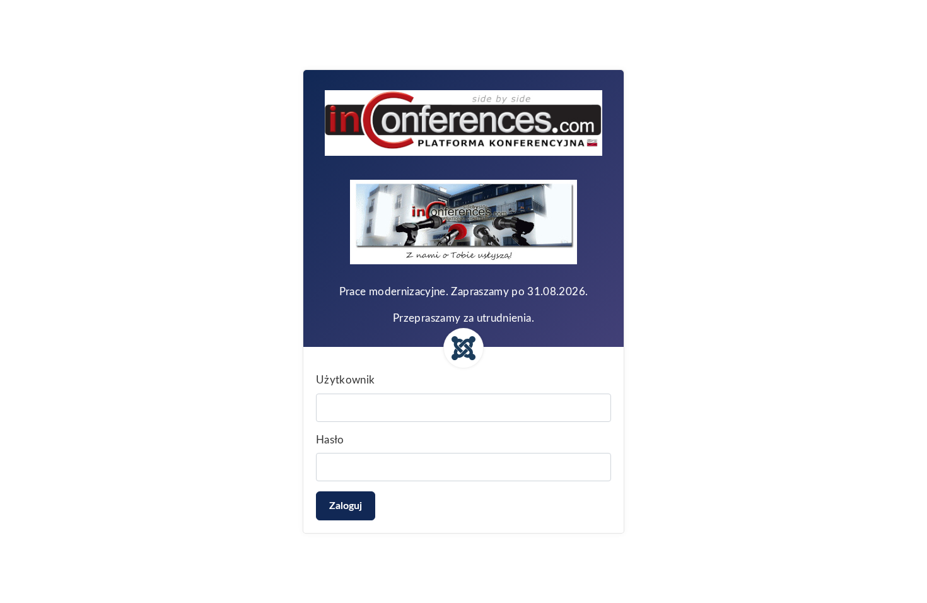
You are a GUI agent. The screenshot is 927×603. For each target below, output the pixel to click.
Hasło (330, 440)
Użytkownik (345, 380)
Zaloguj (345, 506)
